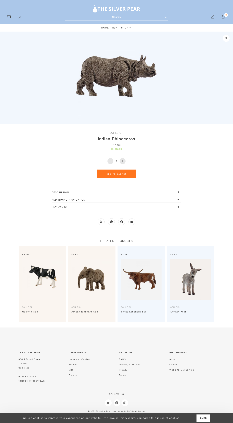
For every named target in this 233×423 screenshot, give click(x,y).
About (172, 359)
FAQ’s (122, 359)
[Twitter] (108, 402)
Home (105, 27)
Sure (203, 418)
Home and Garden (79, 359)
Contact (173, 364)
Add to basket (116, 174)
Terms (122, 375)
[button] (226, 38)
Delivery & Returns (129, 364)
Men (71, 369)
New (115, 27)
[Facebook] (117, 402)
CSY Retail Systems (136, 411)
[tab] (116, 193)
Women (73, 364)
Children (73, 375)
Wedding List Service (181, 369)
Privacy (123, 369)
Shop (124, 27)
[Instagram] (124, 402)
